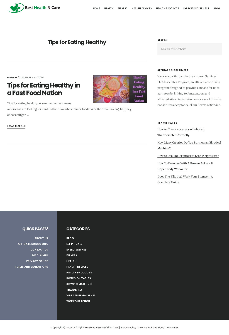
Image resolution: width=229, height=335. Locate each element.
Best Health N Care (34, 8)
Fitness (71, 255)
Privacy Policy (37, 261)
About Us (41, 238)
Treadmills (74, 290)
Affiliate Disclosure (33, 244)
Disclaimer (40, 255)
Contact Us (39, 249)
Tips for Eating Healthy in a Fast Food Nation (43, 89)
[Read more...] (16, 126)
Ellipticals (74, 244)
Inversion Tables (78, 278)
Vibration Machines (81, 295)
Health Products (79, 272)
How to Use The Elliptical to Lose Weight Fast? (188, 155)
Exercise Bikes (76, 249)
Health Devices (77, 267)
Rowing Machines (79, 284)
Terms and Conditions (31, 267)
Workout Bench (78, 301)
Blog (70, 238)
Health (71, 261)
